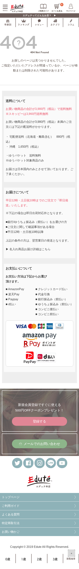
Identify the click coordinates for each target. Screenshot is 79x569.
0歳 (7, 559)
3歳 (55, 559)
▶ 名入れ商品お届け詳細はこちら (28, 249)
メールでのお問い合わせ (42, 444)
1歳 (23, 559)
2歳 (39, 559)
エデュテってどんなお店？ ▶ (39, 15)
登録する (39, 421)
